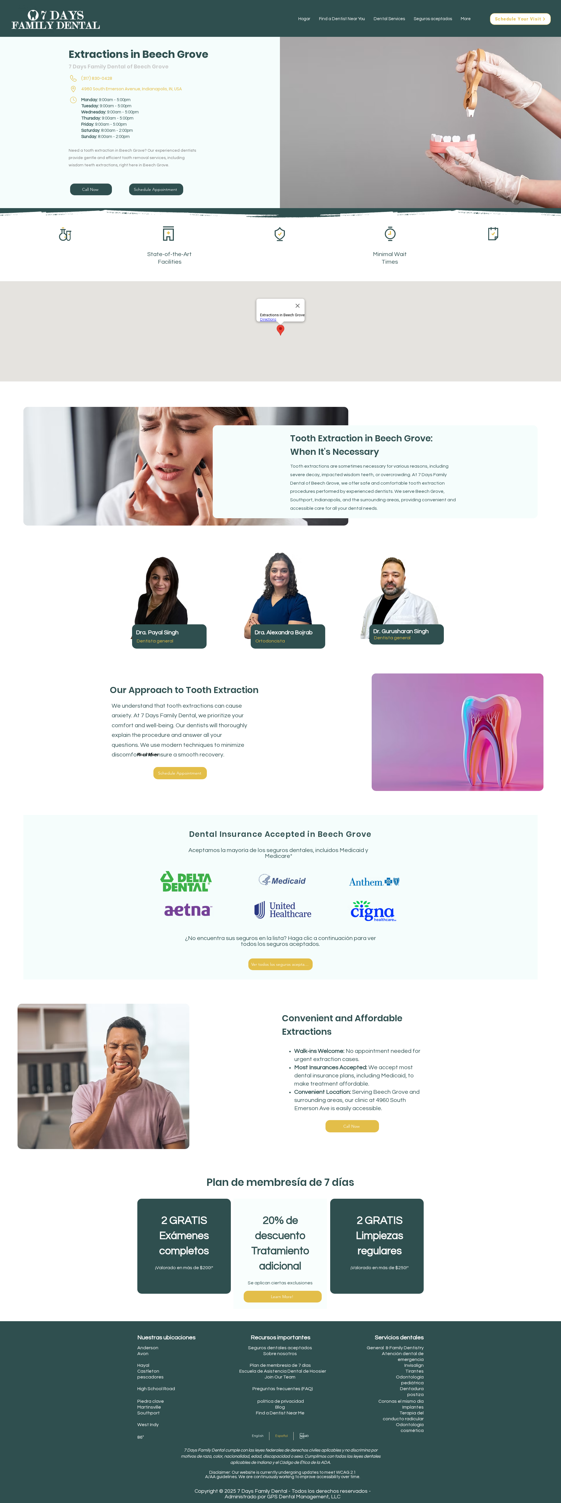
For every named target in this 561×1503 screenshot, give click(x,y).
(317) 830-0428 (96, 78)
